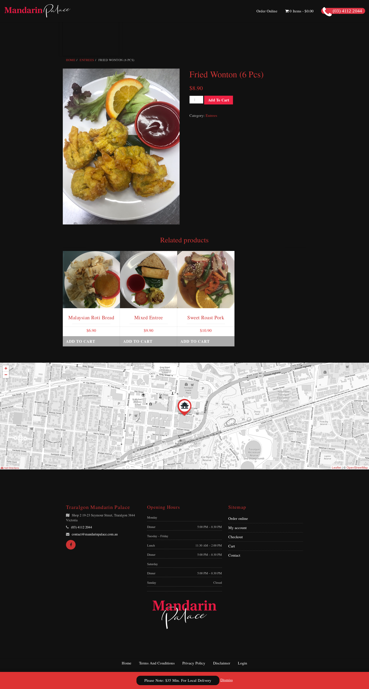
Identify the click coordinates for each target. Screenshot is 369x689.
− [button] (5, 374)
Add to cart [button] (80, 341)
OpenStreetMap (357, 467)
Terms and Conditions (157, 663)
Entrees (87, 60)
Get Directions (11, 467)
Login (242, 663)
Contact (234, 555)
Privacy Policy (193, 663)
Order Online (266, 10)
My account (237, 527)
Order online (238, 518)
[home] (184, 614)
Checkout (235, 536)
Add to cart (218, 100)
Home (70, 60)
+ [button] (5, 368)
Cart (231, 545)
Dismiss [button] (226, 679)
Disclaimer (221, 663)
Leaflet (336, 467)
